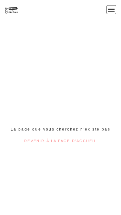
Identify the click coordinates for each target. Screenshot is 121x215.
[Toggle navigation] (111, 9)
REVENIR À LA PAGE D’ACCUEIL (60, 141)
